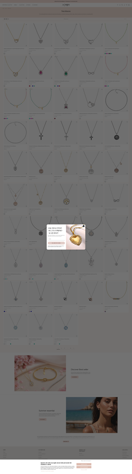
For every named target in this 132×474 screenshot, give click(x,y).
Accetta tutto (84, 464)
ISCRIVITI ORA (56, 243)
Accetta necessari (84, 467)
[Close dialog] (84, 226)
